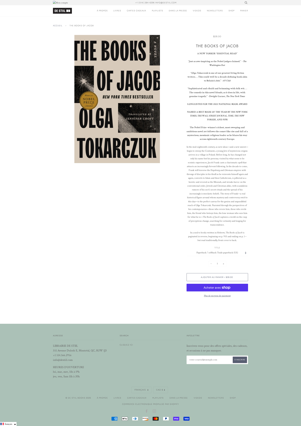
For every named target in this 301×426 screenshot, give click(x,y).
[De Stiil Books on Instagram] (154, 412)
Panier (244, 10)
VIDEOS (197, 10)
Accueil (57, 25)
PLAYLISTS (157, 10)
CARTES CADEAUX (136, 10)
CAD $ (159, 390)
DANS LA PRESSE (178, 10)
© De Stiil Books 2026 (78, 398)
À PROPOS (102, 10)
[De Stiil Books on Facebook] (146, 412)
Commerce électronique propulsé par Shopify (150, 404)
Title (217, 247)
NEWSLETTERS (215, 10)
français (140, 390)
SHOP (231, 10)
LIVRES (117, 10)
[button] (8, 424)
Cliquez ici (126, 345)
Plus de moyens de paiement (217, 295)
